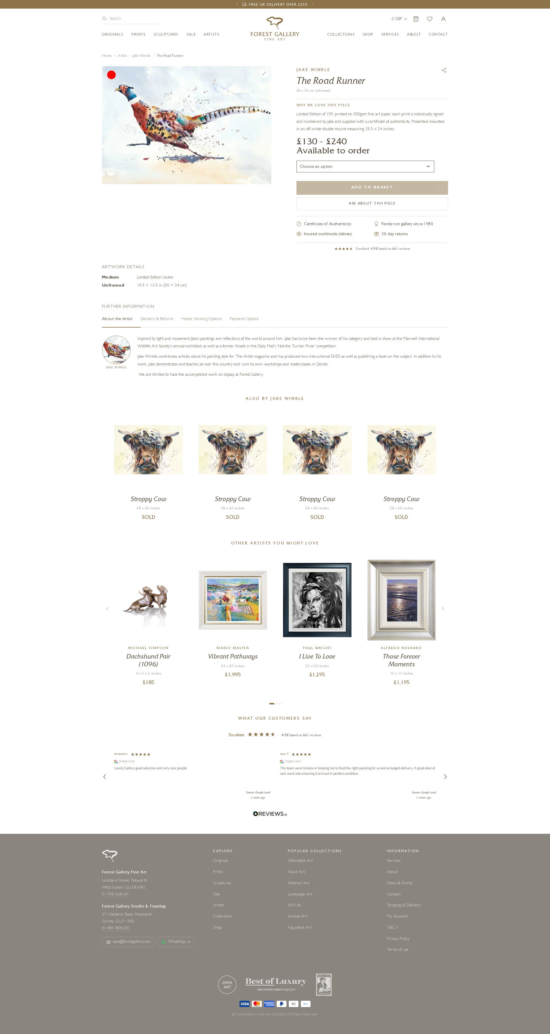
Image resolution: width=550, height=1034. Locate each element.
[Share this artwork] (444, 70)
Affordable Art (300, 861)
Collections (341, 35)
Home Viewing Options (201, 319)
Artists (211, 35)
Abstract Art (298, 883)
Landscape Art (300, 895)
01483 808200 (115, 928)
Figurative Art (300, 928)
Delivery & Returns (157, 319)
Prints (138, 35)
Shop (368, 35)
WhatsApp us (179, 942)
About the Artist (117, 319)
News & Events (399, 883)
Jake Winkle (142, 56)
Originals (112, 35)
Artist (122, 56)
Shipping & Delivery (404, 905)
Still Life (294, 905)
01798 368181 (115, 895)
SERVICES (390, 35)
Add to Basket (372, 188)
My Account (397, 917)
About (414, 35)
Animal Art (297, 917)
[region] (275, 776)
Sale (191, 35)
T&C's (392, 928)
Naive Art (296, 872)
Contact (393, 895)
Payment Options (244, 319)
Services (393, 861)
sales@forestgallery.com (132, 942)
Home (107, 56)
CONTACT (438, 35)
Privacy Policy (398, 939)
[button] (131, 19)
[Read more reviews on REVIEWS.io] (270, 814)
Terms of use (397, 950)
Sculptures (166, 35)
